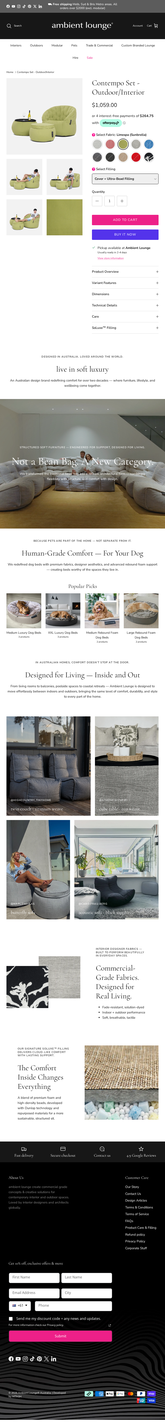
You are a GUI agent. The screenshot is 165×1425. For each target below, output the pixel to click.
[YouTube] (18, 1356)
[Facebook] (11, 1356)
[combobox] (20, 1302)
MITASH (16, 1393)
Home (9, 68)
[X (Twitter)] (46, 1356)
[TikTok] (32, 1356)
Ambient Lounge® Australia (34, 1389)
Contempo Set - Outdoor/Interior (35, 68)
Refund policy (135, 1231)
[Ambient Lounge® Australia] (82, 22)
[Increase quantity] (122, 197)
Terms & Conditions (139, 1204)
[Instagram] (25, 1356)
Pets (74, 42)
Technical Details (104, 301)
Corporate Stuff (136, 1244)
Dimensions (100, 290)
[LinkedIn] (53, 1356)
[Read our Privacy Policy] (109, 1321)
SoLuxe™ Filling (104, 324)
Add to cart (125, 216)
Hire (75, 54)
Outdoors (36, 42)
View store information (111, 254)
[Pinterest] (39, 1356)
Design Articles (136, 1197)
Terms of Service (137, 1210)
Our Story (132, 1183)
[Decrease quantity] (97, 197)
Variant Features (104, 279)
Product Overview (105, 268)
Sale (90, 54)
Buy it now (125, 231)
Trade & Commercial (99, 42)
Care (95, 313)
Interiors (15, 42)
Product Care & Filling (140, 1224)
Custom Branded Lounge (138, 42)
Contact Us (133, 1190)
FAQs (129, 1217)
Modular (57, 42)
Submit (60, 1332)
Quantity (98, 188)
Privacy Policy (135, 1237)
